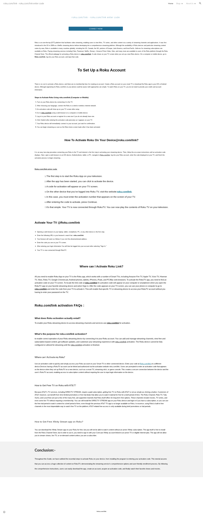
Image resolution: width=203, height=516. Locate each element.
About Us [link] (189, 3)
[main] (95, 15)
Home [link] (170, 3)
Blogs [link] (178, 3)
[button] (200, 3)
